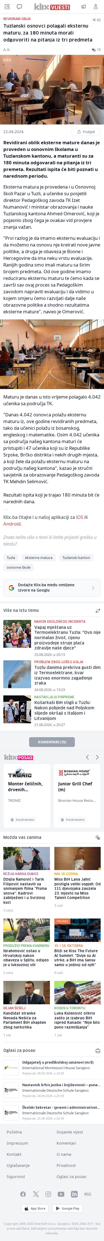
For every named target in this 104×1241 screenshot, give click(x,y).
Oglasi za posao (72, 1176)
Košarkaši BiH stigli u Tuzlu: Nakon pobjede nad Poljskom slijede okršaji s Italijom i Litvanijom (64, 710)
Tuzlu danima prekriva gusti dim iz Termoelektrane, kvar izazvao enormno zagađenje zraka (67, 675)
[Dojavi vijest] (83, 7)
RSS (87, 1194)
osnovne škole (19, 567)
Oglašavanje (18, 1165)
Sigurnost (16, 1176)
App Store (38, 1208)
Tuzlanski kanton (76, 557)
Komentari (66, 1143)
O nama (64, 1154)
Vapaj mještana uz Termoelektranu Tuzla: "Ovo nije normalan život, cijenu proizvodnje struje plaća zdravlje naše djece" (67, 638)
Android (12, 524)
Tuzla (11, 557)
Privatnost (66, 1165)
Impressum (17, 1143)
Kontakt (14, 1154)
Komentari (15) (52, 741)
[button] (87, 757)
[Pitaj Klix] (19, 7)
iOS (79, 517)
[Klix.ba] (52, 6)
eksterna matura (38, 557)
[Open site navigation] (7, 7)
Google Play (70, 1208)
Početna (14, 1132)
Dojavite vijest (70, 1132)
